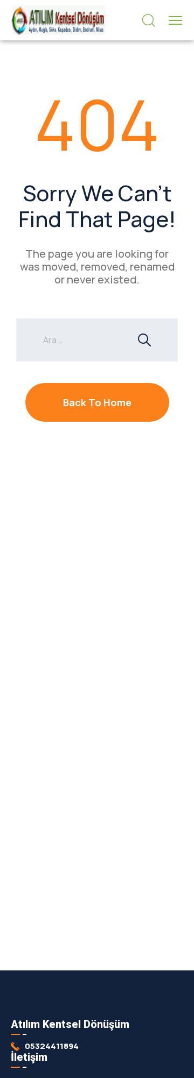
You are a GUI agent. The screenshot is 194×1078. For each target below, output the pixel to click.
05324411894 (52, 1046)
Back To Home (97, 402)
